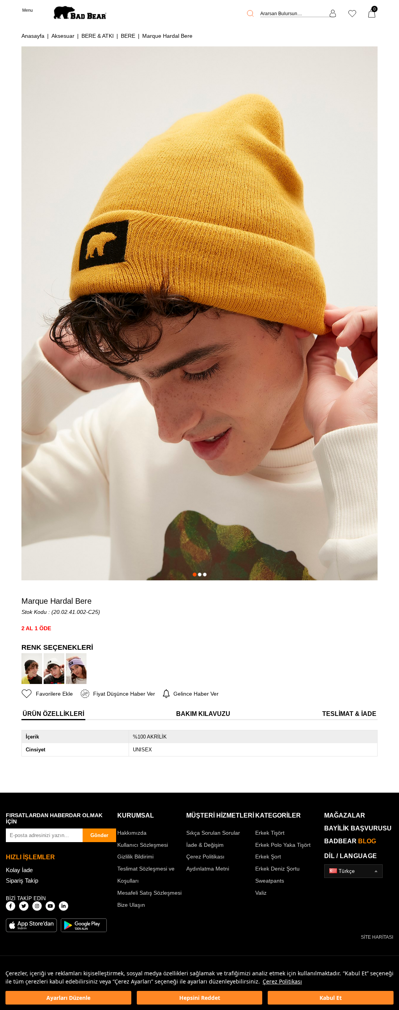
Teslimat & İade (349, 713)
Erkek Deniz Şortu (277, 868)
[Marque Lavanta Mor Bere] (76, 668)
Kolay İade (19, 870)
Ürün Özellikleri (53, 713)
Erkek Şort (268, 856)
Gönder (99, 835)
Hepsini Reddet (199, 997)
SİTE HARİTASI (377, 937)
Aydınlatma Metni (207, 868)
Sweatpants (269, 881)
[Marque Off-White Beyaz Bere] (54, 668)
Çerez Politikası (282, 981)
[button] (194, 574)
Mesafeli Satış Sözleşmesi (149, 893)
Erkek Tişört (269, 833)
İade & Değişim (205, 845)
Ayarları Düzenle (68, 997)
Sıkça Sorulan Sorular (213, 833)
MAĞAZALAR (344, 815)
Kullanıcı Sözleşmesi (142, 845)
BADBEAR (350, 841)
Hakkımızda (132, 833)
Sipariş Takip (22, 880)
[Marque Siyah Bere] (31, 668)
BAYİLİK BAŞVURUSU (358, 828)
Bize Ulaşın (131, 905)
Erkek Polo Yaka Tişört (283, 845)
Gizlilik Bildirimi (135, 856)
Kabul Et (331, 997)
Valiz (261, 893)
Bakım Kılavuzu (203, 713)
